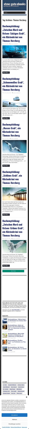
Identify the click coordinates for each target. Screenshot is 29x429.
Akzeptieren (14, 415)
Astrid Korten (21, 387)
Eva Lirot (13, 393)
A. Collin (5, 384)
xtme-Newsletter (16, 309)
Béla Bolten (19, 389)
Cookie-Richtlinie (6, 427)
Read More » (6, 72)
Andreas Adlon (21, 384)
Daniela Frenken (6, 393)
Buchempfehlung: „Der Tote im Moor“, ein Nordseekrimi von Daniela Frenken (17, 349)
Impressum (24, 427)
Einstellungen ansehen (14, 424)
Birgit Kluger (12, 389)
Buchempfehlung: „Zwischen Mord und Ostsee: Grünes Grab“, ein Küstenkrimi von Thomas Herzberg (13, 228)
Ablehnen (14, 419)
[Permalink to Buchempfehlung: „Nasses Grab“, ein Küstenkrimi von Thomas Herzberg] (14, 152)
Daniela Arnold (21, 391)
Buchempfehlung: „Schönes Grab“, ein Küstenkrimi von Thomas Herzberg (12, 177)
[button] (26, 397)
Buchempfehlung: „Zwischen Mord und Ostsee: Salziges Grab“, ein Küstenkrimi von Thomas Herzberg (13, 33)
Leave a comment (14, 43)
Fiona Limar (19, 393)
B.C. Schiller (5, 389)
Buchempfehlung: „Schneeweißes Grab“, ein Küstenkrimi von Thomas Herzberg (13, 84)
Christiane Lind (6, 391)
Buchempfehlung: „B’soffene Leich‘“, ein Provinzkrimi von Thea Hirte (17, 342)
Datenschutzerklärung (16, 427)
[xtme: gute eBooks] (14, 6)
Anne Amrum (14, 387)
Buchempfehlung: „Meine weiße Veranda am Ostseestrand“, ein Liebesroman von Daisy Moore (16, 335)
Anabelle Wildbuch (12, 384)
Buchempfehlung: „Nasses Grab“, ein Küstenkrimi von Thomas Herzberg (11, 130)
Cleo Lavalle (13, 391)
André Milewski (6, 387)
